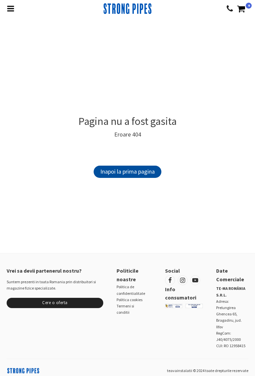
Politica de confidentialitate (131, 289)
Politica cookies (129, 299)
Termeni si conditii (125, 309)
